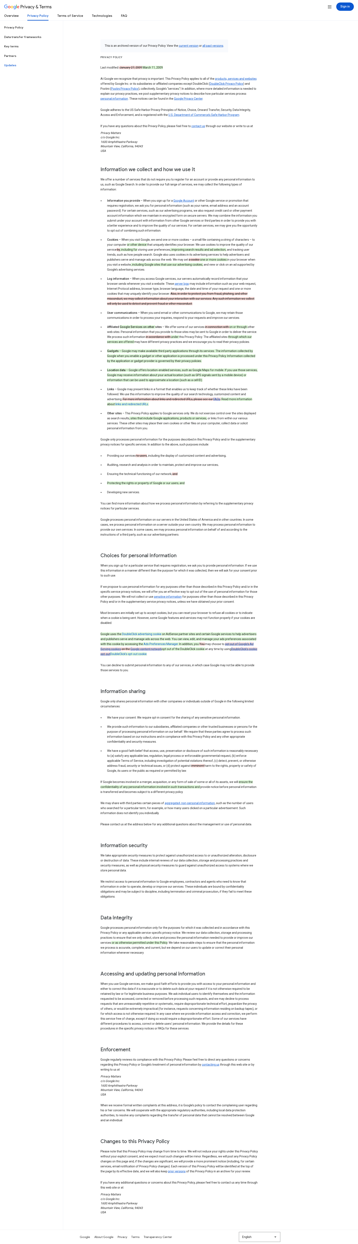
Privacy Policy (37, 16)
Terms (135, 1237)
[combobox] (259, 1237)
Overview (11, 16)
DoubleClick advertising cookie (141, 634)
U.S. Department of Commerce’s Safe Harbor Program (203, 115)
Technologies (102, 16)
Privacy (122, 1237)
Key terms (11, 46)
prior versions (177, 1171)
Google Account (183, 200)
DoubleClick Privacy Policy (226, 83)
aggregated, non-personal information (190, 803)
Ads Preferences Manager (161, 644)
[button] (329, 7)
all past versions (212, 45)
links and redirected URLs (131, 404)
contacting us (210, 1064)
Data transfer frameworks (22, 37)
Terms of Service (70, 16)
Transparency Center (158, 1237)
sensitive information (168, 596)
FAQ (124, 16)
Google (85, 1237)
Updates (10, 65)
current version (188, 45)
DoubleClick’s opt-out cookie (128, 654)
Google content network (146, 649)
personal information (114, 98)
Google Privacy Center (188, 98)
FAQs (216, 399)
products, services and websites (236, 78)
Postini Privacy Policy (124, 88)
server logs (182, 283)
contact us (198, 126)
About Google (104, 1237)
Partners (10, 56)
